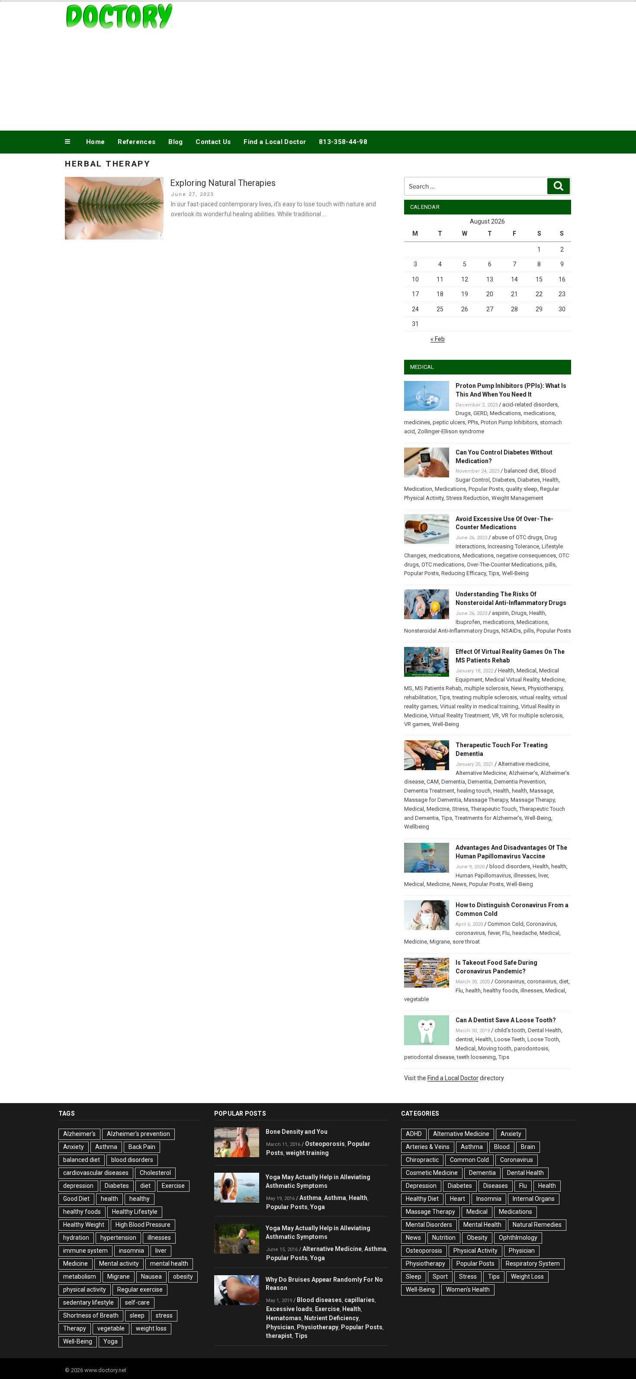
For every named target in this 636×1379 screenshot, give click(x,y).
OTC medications (442, 564)
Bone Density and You (297, 1131)
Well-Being (515, 573)
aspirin (500, 613)
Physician (280, 1327)
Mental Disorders (429, 1224)
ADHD (414, 1133)
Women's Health (468, 1289)
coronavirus (470, 933)
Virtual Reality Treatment (459, 715)
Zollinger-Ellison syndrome (451, 431)
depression (78, 1185)
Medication (418, 489)
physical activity (84, 1289)
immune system (85, 1250)
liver (543, 875)
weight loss (151, 1328)
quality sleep (521, 489)
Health (551, 480)
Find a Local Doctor (275, 142)
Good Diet (76, 1198)
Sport (440, 1276)
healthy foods (500, 990)
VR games (417, 724)
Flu (506, 933)
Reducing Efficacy (463, 573)
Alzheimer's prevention (138, 1133)
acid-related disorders (530, 404)
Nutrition (444, 1237)
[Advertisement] (405, 64)
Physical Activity (475, 1250)
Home (95, 142)
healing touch (474, 790)
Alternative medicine (523, 764)
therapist (279, 1335)
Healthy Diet (422, 1198)
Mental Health (482, 1224)
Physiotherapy (545, 688)
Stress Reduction (467, 498)
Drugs (463, 413)
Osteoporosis (325, 1143)
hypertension (118, 1237)
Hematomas (284, 1318)
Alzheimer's (79, 1133)
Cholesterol (155, 1172)
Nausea (151, 1276)
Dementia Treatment (429, 790)
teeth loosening (476, 1057)
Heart (457, 1198)
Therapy (74, 1328)
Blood (502, 1146)
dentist (464, 1039)
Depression (421, 1185)
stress (164, 1315)
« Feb (437, 339)
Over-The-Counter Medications (505, 564)
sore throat (466, 941)
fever (494, 933)
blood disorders (509, 866)
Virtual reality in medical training (479, 706)
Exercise (173, 1185)
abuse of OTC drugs (517, 537)
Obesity (477, 1237)
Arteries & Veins (428, 1146)
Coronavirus (541, 924)
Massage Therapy (486, 800)
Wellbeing (416, 826)
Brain (528, 1146)
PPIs (473, 422)
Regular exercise (140, 1289)
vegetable (416, 999)
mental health (169, 1263)
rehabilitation (420, 697)
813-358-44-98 (343, 142)
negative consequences (526, 555)
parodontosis (531, 1048)
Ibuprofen (468, 622)
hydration (76, 1237)
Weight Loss (527, 1276)
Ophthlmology (518, 1237)
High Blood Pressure (143, 1224)
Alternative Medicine (481, 773)
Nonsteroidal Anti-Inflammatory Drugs (451, 630)
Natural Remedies (537, 1224)
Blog (175, 142)
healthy (139, 1198)
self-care (137, 1302)
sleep (137, 1315)
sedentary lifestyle (88, 1302)
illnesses (525, 875)
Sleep (413, 1276)
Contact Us (213, 142)
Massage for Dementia (432, 800)
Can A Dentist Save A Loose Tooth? (506, 1020)
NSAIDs (511, 630)
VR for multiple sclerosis (531, 715)
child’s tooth (510, 1030)
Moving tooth (494, 1048)
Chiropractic (422, 1159)
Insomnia (488, 1198)
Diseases (495, 1185)
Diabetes (503, 480)
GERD (480, 413)
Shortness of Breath (91, 1315)
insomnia (131, 1250)
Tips (493, 573)
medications (539, 413)
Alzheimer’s (523, 773)
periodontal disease (429, 1057)
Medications (505, 413)
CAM (433, 781)
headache (524, 933)
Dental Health (544, 1030)
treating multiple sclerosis (485, 697)
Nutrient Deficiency (331, 1318)
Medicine (553, 679)
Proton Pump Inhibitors (509, 422)
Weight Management (517, 498)
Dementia (453, 781)
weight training (307, 1152)
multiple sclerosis (486, 688)
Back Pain (141, 1146)
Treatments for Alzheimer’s (488, 818)
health (519, 790)
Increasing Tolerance (513, 546)
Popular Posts (486, 489)
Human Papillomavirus (483, 875)
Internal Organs (534, 1198)
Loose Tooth (543, 1039)
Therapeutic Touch (494, 809)
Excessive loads (289, 1308)
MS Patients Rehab (438, 688)
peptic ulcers (449, 422)
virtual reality (535, 697)
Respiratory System (533, 1263)
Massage (541, 790)
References (136, 142)
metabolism (79, 1276)
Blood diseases (319, 1299)
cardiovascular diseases (95, 1172)
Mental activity (119, 1263)
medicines (417, 422)
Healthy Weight (83, 1224)
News (518, 688)
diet (564, 981)
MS (408, 688)
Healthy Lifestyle (134, 1211)
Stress (460, 809)
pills (550, 564)
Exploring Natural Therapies (223, 183)
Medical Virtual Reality (512, 679)
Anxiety (73, 1146)
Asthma (106, 1146)
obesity (183, 1276)
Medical (526, 670)
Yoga (110, 1341)
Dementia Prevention (519, 781)
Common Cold (506, 924)
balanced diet (521, 470)
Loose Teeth (509, 1039)
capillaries (359, 1299)
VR (495, 715)
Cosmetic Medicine (432, 1172)
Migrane (440, 941)
